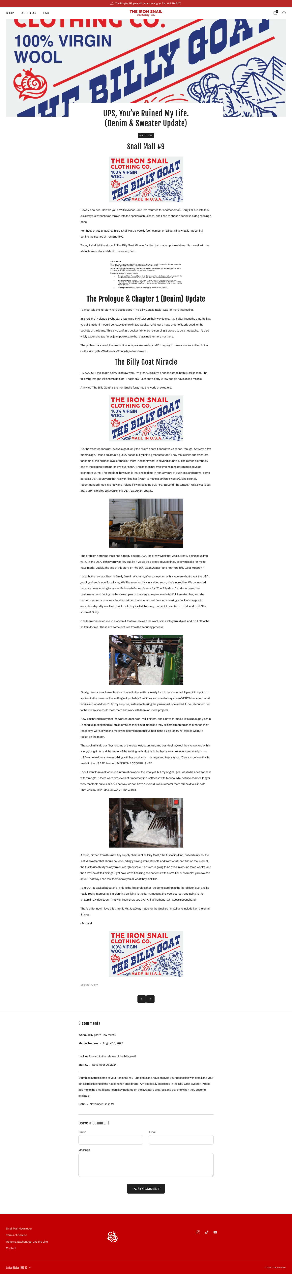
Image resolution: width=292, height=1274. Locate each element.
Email (152, 1132)
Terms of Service (16, 1235)
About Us (28, 13)
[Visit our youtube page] (215, 1232)
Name (82, 1132)
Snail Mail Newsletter (19, 1228)
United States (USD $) (16, 1267)
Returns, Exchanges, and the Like (27, 1241)
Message (84, 1149)
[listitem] (146, 3)
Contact (11, 1248)
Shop (10, 13)
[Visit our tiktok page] (207, 1232)
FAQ (46, 13)
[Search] (284, 13)
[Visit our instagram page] (198, 1232)
